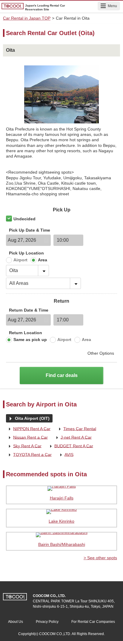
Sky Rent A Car (23, 446)
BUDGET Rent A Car (70, 446)
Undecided (24, 218)
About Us (15, 622)
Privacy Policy (47, 622)
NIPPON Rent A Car (28, 429)
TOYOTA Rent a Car (29, 454)
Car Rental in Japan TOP (26, 18)
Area (42, 259)
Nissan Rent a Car (27, 437)
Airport (20, 259)
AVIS (65, 454)
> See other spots (100, 557)
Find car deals (62, 375)
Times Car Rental (76, 429)
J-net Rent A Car (72, 437)
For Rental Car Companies (93, 622)
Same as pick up (30, 339)
